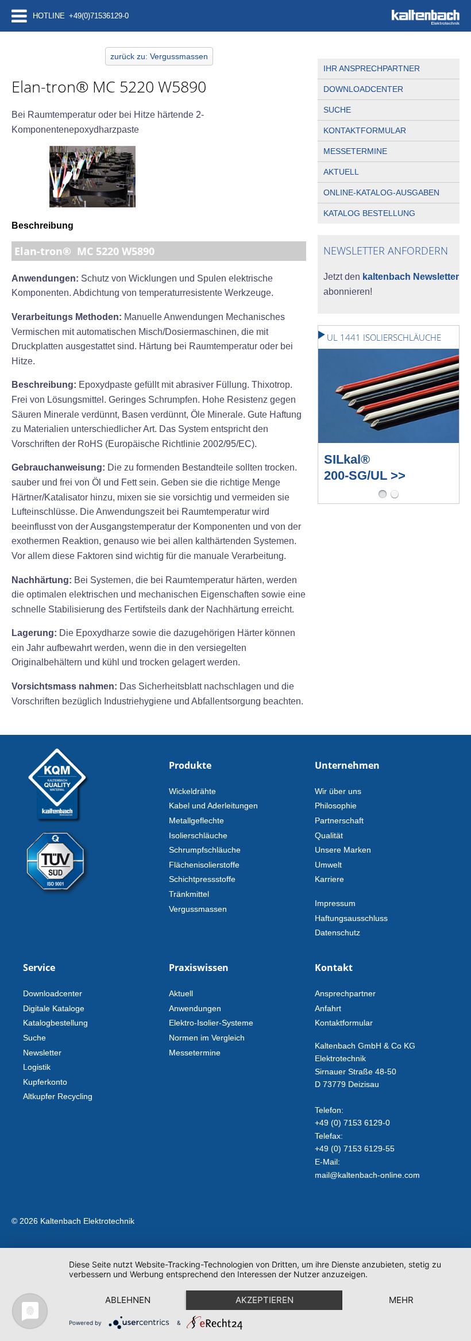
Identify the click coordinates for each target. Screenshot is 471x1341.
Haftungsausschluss (351, 918)
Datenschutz (337, 932)
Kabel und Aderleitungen (213, 805)
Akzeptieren (264, 1299)
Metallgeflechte (196, 820)
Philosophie (336, 805)
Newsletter (42, 1052)
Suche (337, 109)
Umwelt (328, 864)
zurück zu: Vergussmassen (159, 56)
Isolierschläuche (198, 835)
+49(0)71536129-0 (99, 15)
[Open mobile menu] (19, 16)
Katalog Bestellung (369, 213)
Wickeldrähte (192, 791)
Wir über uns (338, 791)
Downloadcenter (363, 89)
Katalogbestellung (55, 1022)
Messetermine (355, 151)
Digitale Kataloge (53, 1008)
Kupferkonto (45, 1081)
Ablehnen (127, 1299)
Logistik (37, 1067)
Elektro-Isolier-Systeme (211, 1022)
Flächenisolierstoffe (204, 864)
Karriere (329, 879)
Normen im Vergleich (207, 1037)
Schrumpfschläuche (205, 849)
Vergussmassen (198, 909)
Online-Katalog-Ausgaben (381, 192)
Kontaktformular (364, 130)
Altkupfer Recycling (57, 1096)
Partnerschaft (339, 820)
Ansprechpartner (345, 993)
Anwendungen (195, 1008)
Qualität (329, 835)
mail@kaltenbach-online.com (367, 1175)
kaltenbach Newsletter (409, 277)
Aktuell (341, 171)
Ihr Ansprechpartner (371, 68)
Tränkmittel (189, 894)
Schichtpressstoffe (202, 879)
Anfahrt (328, 1008)
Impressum (335, 903)
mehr (401, 1299)
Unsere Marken (343, 849)
